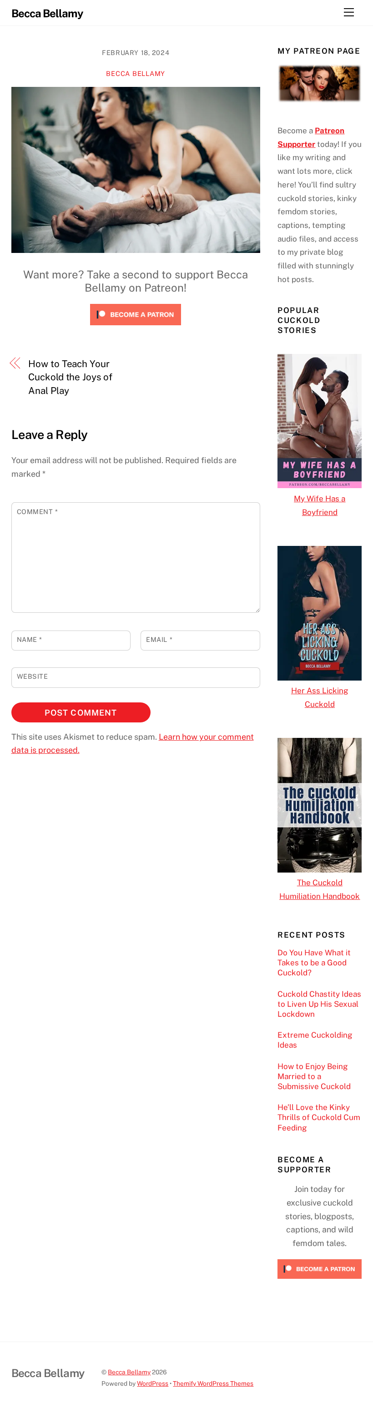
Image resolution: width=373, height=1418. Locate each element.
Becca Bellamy (135, 73)
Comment (37, 511)
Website (32, 676)
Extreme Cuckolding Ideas (315, 1040)
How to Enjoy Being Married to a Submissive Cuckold (314, 1076)
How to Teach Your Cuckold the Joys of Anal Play (70, 377)
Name (29, 639)
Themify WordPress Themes (213, 1383)
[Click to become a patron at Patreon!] (135, 327)
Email (159, 639)
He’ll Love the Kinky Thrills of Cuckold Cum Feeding (318, 1117)
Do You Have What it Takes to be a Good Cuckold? (314, 962)
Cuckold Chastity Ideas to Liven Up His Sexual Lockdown (319, 1004)
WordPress (152, 1383)
